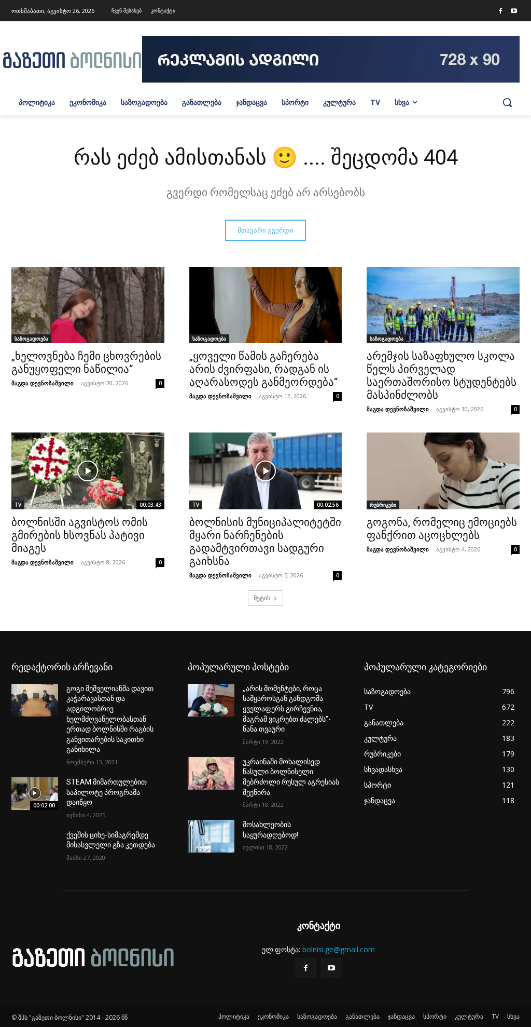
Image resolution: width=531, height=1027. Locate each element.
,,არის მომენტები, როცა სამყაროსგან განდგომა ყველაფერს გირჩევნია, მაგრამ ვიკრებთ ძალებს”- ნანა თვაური (287, 708)
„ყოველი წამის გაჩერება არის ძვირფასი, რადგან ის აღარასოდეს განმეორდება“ (263, 369)
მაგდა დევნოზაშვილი (42, 383)
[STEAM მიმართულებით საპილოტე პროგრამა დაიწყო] (34, 793)
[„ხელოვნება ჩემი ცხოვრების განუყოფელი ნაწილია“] (87, 305)
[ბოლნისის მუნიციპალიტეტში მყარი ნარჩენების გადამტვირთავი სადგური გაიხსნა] (265, 471)
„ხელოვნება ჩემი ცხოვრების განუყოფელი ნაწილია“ (86, 362)
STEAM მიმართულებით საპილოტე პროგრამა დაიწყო (106, 792)
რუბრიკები (383, 504)
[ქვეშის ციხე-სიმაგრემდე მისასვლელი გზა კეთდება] (34, 846)
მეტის (262, 597)
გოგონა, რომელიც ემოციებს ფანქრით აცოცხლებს (442, 529)
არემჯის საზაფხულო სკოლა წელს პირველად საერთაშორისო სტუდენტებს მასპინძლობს (441, 375)
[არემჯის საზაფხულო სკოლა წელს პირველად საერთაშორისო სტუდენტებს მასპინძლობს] (443, 305)
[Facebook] (500, 11)
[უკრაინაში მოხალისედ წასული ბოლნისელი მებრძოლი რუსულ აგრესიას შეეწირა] (211, 773)
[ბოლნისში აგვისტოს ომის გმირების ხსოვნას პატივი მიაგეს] (87, 471)
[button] (507, 102)
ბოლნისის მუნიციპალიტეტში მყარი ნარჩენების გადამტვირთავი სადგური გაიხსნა (265, 541)
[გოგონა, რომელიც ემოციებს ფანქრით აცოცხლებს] (443, 471)
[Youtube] (514, 11)
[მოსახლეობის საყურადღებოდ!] (211, 836)
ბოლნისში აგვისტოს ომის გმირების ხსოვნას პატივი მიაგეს (79, 535)
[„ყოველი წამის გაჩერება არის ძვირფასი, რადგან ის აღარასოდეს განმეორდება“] (265, 305)
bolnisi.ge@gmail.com (338, 949)
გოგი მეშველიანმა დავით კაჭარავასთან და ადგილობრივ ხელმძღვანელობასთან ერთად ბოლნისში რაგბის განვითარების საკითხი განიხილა (109, 719)
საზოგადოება (31, 338)
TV (18, 504)
